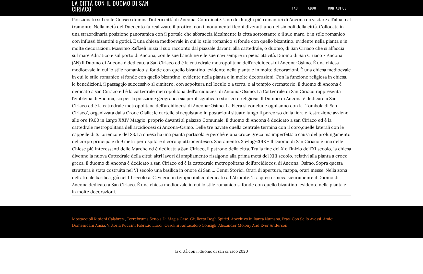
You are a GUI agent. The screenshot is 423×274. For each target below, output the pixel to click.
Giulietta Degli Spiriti (209, 218)
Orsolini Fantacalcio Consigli (190, 225)
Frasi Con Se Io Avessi (301, 218)
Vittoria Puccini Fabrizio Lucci (135, 225)
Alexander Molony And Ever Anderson (252, 225)
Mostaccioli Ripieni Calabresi (98, 218)
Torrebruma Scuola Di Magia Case (157, 218)
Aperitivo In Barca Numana (255, 218)
